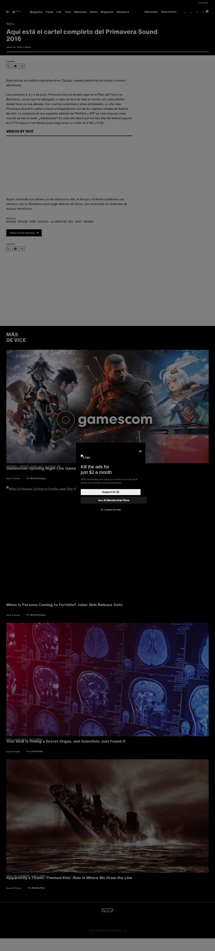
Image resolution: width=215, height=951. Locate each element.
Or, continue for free (111, 509)
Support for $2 (110, 492)
